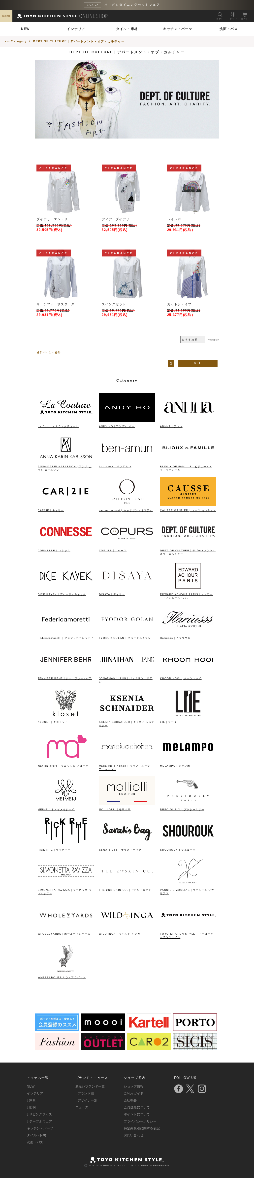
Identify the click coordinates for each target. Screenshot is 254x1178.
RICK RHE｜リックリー (54, 849)
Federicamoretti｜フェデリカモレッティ (66, 638)
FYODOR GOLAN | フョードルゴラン (125, 638)
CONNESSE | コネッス (54, 550)
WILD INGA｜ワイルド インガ (119, 933)
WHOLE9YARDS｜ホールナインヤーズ (64, 933)
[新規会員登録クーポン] (57, 1029)
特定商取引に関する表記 (142, 1128)
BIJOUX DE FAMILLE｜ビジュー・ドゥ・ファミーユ (186, 468)
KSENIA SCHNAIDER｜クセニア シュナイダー (127, 724)
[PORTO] (195, 1029)
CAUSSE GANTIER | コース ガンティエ (188, 510)
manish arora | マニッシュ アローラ (63, 765)
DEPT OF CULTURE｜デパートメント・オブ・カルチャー (79, 41)
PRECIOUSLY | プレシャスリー (182, 809)
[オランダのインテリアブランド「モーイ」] (103, 1029)
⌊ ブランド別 (84, 1093)
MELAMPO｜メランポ (175, 765)
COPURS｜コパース (113, 550)
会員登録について (137, 1107)
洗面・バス (229, 29)
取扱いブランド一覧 (90, 1086)
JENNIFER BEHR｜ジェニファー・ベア (65, 678)
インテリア (76, 29)
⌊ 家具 (31, 1100)
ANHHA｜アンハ (171, 426)
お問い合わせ (133, 1135)
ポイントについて (137, 1114)
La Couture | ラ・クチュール (58, 426)
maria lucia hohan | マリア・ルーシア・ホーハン (124, 767)
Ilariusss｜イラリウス (175, 638)
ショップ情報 (133, 1086)
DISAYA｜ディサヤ (112, 594)
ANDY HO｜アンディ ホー (117, 426)
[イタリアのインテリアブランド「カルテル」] (149, 1029)
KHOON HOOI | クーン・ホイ (180, 678)
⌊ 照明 (31, 1107)
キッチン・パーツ (177, 29)
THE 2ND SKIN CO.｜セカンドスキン (125, 890)
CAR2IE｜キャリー (51, 510)
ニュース (82, 1107)
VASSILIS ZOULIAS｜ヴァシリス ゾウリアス (187, 892)
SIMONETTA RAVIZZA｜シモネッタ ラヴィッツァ (65, 892)
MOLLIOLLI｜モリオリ (115, 809)
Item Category (14, 41)
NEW (25, 29)
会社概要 (130, 1100)
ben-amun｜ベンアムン (115, 466)
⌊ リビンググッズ (39, 1114)
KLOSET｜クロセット (53, 722)
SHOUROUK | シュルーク (178, 849)
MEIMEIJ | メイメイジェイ (56, 809)
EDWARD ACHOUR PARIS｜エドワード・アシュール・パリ (186, 596)
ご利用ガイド (133, 1093)
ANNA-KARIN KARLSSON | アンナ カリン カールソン (65, 468)
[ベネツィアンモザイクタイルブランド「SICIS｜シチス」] (195, 1048)
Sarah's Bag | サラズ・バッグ (120, 849)
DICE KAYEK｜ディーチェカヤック (62, 594)
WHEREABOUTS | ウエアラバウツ (62, 977)
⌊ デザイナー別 (86, 1100)
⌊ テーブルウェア (39, 1121)
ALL (198, 363)
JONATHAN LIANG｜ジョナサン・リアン (126, 680)
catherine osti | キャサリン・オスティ (126, 510)
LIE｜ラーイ (168, 722)
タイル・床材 (127, 29)
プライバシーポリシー (140, 1121)
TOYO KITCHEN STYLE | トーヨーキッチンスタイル (186, 935)
